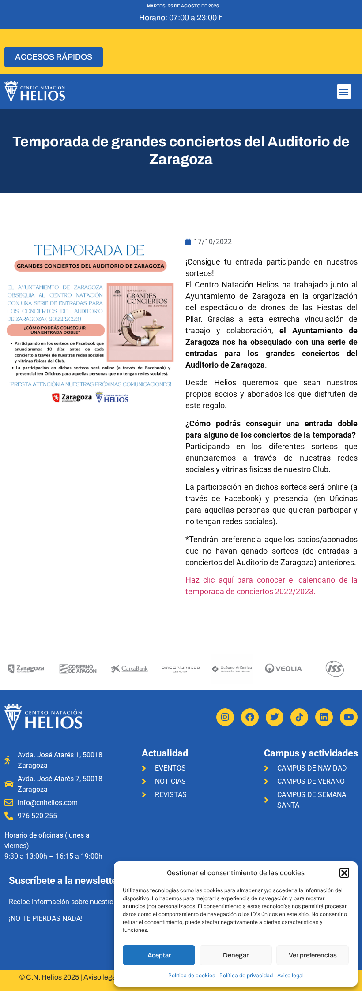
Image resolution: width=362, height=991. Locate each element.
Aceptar (159, 955)
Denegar (236, 955)
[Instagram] (225, 717)
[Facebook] (250, 717)
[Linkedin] (324, 717)
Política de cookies (191, 975)
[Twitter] (274, 717)
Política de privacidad (246, 975)
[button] (344, 872)
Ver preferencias (313, 955)
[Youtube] (349, 717)
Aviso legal (290, 975)
